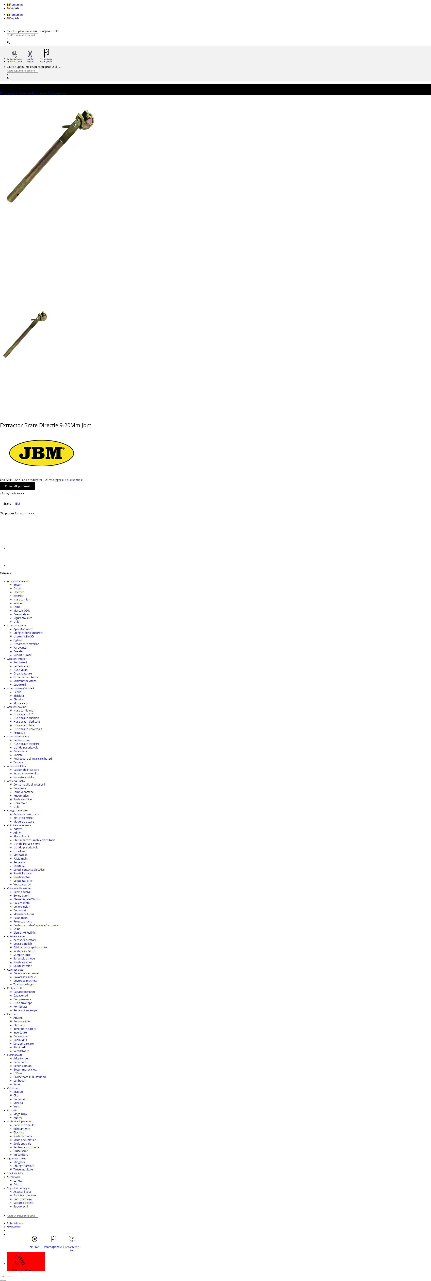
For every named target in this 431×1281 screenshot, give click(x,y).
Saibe (16, 929)
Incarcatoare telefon (26, 773)
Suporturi (19, 684)
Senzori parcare (23, 1043)
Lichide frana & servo (26, 844)
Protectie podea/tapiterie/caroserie (36, 925)
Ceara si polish (22, 944)
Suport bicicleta (23, 1203)
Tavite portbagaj (23, 984)
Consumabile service (19, 888)
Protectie (19, 733)
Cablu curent (21, 740)
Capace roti (20, 995)
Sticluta (18, 1103)
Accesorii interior (16, 658)
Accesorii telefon (16, 766)
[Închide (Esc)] (11, 1276)
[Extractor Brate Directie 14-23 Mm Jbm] (15, 565)
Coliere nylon (21, 907)
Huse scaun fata (23, 725)
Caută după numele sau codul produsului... (34, 31)
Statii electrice (15, 1173)
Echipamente (21, 1129)
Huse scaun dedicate (26, 721)
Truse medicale (23, 1169)
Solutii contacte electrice (29, 869)
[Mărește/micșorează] (1, 1276)
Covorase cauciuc (24, 977)
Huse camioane (23, 710)
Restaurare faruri (24, 951)
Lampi (17, 607)
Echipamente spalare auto (30, 947)
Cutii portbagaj (22, 1199)
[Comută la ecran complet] (4, 1276)
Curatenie (19, 788)
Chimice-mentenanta (19, 825)
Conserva (19, 1099)
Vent (16, 1106)
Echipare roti (14, 988)
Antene (18, 1018)
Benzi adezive (22, 892)
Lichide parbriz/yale (25, 747)
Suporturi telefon (24, 777)
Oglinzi (17, 640)
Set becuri (19, 1080)
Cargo (17, 588)
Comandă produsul (17, 486)
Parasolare (20, 751)
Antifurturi (20, 662)
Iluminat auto (14, 1054)
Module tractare (23, 821)
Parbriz (18, 1184)
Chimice (18, 699)
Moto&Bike (20, 855)
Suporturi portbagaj (18, 1188)
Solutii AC (19, 866)
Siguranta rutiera (17, 1158)
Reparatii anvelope (25, 1010)
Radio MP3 (20, 1040)
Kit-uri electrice (23, 818)
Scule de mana (22, 1136)
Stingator (19, 1162)
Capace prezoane (24, 992)
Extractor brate (24, 513)
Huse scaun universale (27, 729)
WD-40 (17, 1117)
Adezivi (17, 829)
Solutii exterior (22, 962)
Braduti (18, 1092)
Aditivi (17, 832)
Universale (20, 803)
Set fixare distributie (26, 1147)
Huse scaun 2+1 (23, 714)
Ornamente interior (25, 677)
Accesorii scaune (16, 706)
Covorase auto (15, 969)
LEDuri (17, 1073)
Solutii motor (21, 877)
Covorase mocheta (25, 981)
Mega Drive (20, 1114)
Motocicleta (20, 703)
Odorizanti (13, 1088)
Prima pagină (8, 93)
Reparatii (19, 862)
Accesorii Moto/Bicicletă (20, 688)
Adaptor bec (21, 1058)
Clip (15, 1095)
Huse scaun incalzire (26, 744)
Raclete (18, 755)
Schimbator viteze (24, 681)
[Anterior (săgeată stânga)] (1, 1280)
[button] (14, 1227)
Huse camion (21, 599)
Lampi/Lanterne (23, 792)
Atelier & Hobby (16, 780)
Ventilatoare (21, 1051)
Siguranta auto (22, 618)
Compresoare (22, 999)
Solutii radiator (22, 881)
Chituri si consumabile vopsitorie (34, 840)
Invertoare (20, 1032)
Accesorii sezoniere (18, 736)
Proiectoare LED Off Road (29, 1077)
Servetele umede (24, 958)
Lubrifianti (19, 851)
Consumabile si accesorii (29, 784)
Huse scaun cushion (26, 718)
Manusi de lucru (23, 914)
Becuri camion (22, 1066)
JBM (17, 503)
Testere (18, 762)
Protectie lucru (22, 921)
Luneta (17, 1180)
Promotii (12, 1110)
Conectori (19, 910)
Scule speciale (57, 93)
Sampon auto (22, 955)
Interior (18, 603)
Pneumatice (21, 614)
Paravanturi (20, 647)
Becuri (17, 584)
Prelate (18, 651)
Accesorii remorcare (26, 814)
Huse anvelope (22, 1003)
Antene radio (21, 1021)
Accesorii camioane (18, 581)
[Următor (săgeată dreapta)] (4, 1280)
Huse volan (20, 670)
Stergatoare (13, 1177)
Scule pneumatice (24, 1140)
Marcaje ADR (21, 610)
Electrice (18, 592)
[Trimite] (8, 1220)
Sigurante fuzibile (24, 932)
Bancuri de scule (23, 1125)
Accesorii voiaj (22, 1192)
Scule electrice (22, 799)
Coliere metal (21, 903)
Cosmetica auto (16, 936)
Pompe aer (20, 1006)
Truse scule (20, 1151)
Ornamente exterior (26, 644)
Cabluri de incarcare (26, 770)
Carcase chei (21, 666)
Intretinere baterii (24, 1029)
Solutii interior (22, 966)
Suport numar (22, 655)
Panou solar (21, 1036)
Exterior (18, 596)
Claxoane (19, 1025)
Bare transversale (24, 1195)
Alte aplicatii (21, 836)
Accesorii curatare (25, 940)
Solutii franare (22, 873)
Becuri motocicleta (25, 1069)
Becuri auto (20, 1062)
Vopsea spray (22, 884)
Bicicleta (18, 696)
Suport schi (20, 1206)
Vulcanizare (20, 1155)
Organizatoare (22, 673)
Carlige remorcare (17, 810)
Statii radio (20, 1047)
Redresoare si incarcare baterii (33, 758)
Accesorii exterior (17, 625)
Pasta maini (20, 858)
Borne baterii (21, 895)
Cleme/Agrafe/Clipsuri (27, 899)
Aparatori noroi (23, 629)
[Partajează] (8, 1276)
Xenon (17, 1084)
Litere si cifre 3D (23, 636)
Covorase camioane (26, 973)
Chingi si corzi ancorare (28, 633)
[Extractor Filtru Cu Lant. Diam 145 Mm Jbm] (15, 548)
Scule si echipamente (32, 93)
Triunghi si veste (23, 1166)
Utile (16, 622)
